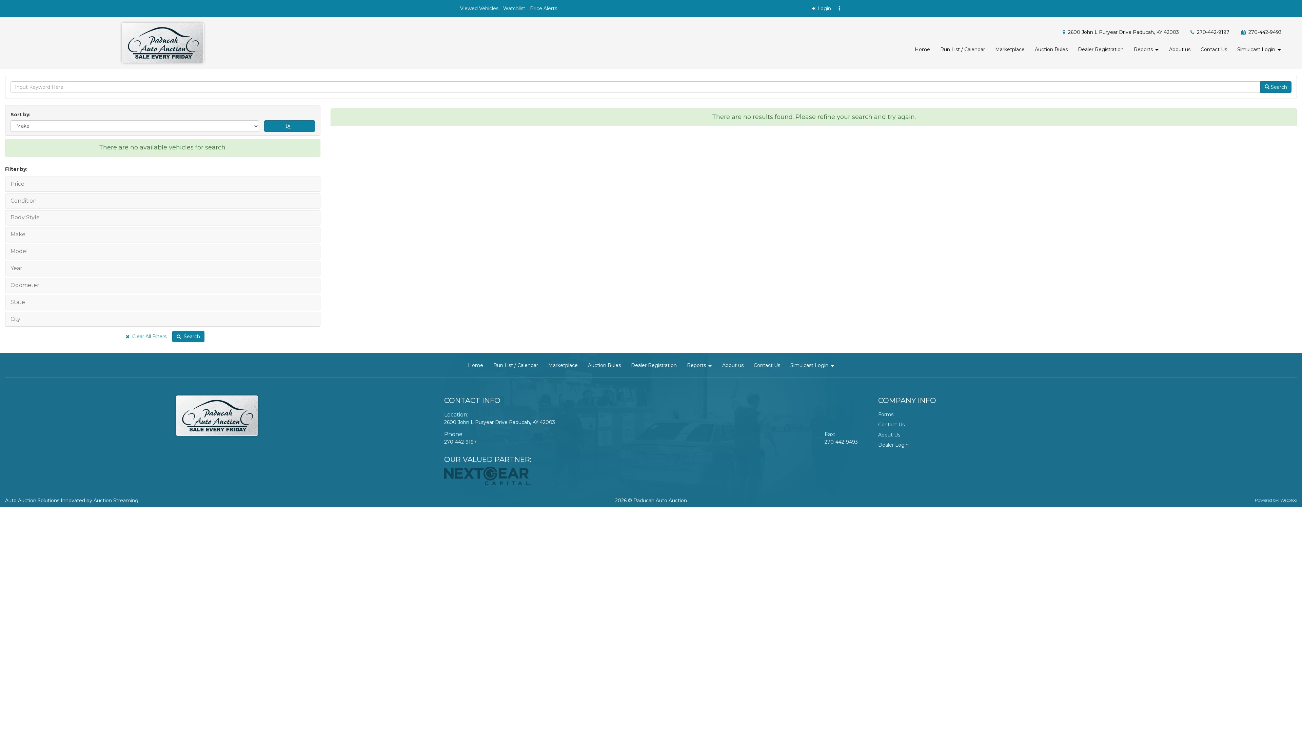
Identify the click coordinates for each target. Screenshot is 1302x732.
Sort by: (22, 114)
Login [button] (823, 8)
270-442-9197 (1213, 32)
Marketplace (1010, 49)
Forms (885, 414)
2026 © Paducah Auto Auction (651, 500)
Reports (1144, 49)
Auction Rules (1051, 49)
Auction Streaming (116, 500)
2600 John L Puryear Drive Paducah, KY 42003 (1123, 32)
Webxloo (1288, 500)
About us (1179, 49)
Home (922, 49)
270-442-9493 (841, 442)
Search (190, 336)
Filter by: (16, 169)
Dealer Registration (1101, 49)
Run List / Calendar (962, 49)
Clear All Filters (148, 336)
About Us (889, 435)
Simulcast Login (1257, 49)
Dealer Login (893, 445)
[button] (479, 8)
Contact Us (1214, 49)
